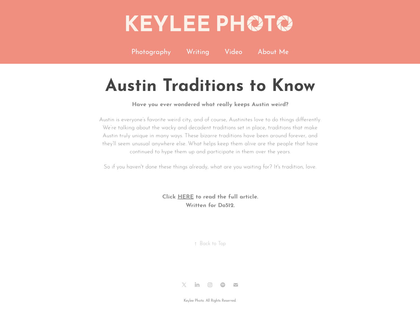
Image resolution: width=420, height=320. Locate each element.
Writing (197, 51)
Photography (151, 51)
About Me (273, 51)
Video (233, 51)
